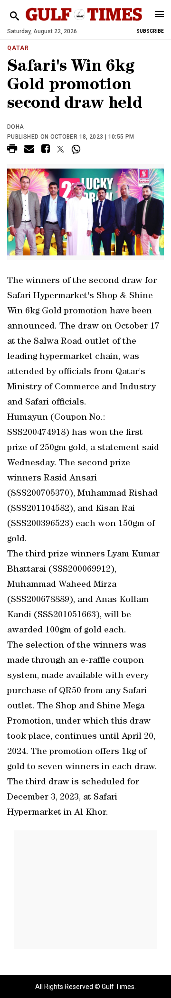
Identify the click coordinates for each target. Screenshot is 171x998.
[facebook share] (45, 150)
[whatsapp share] (77, 149)
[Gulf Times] (83, 23)
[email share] (29, 150)
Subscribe (150, 31)
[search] (14, 16)
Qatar (18, 48)
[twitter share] (60, 149)
